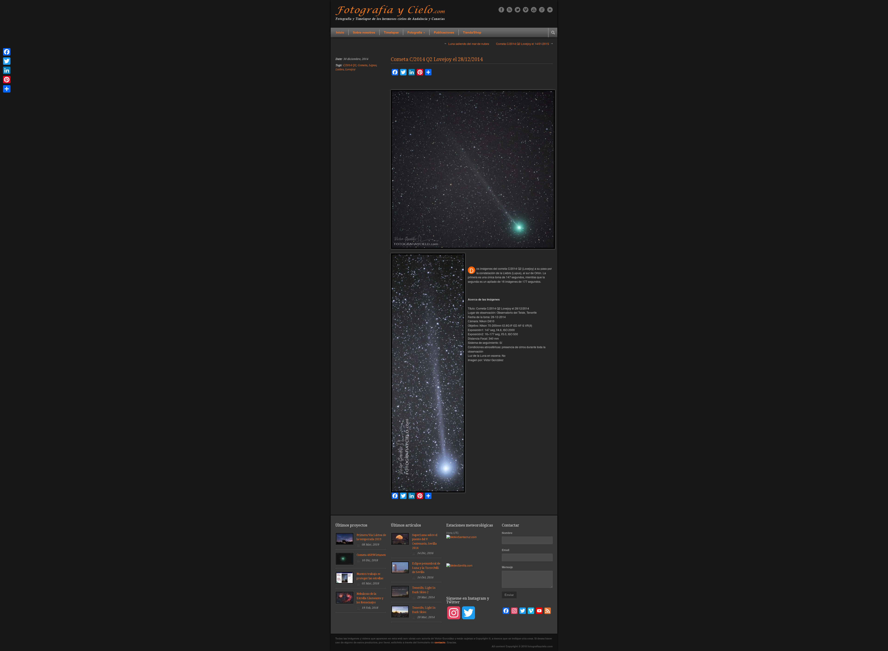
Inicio (340, 32)
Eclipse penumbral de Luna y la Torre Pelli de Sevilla (426, 568)
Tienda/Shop (472, 32)
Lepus (372, 65)
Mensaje (507, 567)
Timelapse (391, 32)
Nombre (507, 533)
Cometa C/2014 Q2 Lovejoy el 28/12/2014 (437, 59)
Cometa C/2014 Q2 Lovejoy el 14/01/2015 (522, 44)
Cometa (362, 65)
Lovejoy (350, 69)
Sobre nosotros (364, 32)
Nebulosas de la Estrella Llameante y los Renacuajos (370, 598)
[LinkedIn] (6, 70)
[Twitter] (6, 61)
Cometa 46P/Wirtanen (371, 555)
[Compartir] (6, 88)
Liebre (339, 69)
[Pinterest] (6, 79)
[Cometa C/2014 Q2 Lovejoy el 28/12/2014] (473, 169)
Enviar (509, 595)
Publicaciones (444, 32)
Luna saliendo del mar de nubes (468, 44)
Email (505, 550)
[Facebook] (6, 51)
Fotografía (416, 32)
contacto (440, 642)
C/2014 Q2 (349, 65)
